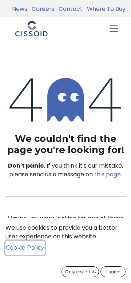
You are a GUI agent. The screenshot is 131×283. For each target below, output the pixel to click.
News (19, 9)
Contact (69, 9)
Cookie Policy (25, 247)
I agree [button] (113, 271)
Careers (41, 9)
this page (107, 174)
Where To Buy (105, 9)
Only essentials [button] (80, 271)
